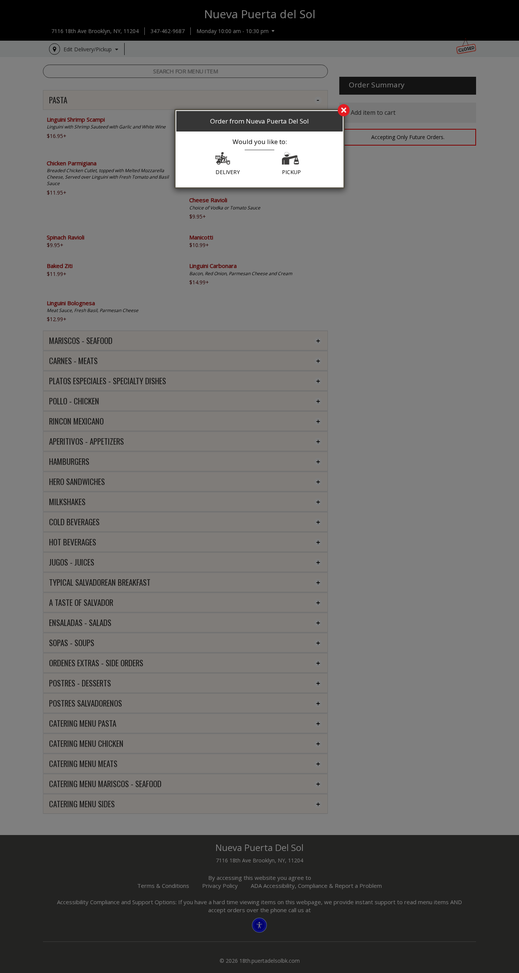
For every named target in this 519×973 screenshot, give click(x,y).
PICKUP (291, 172)
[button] (222, 160)
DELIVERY (227, 172)
